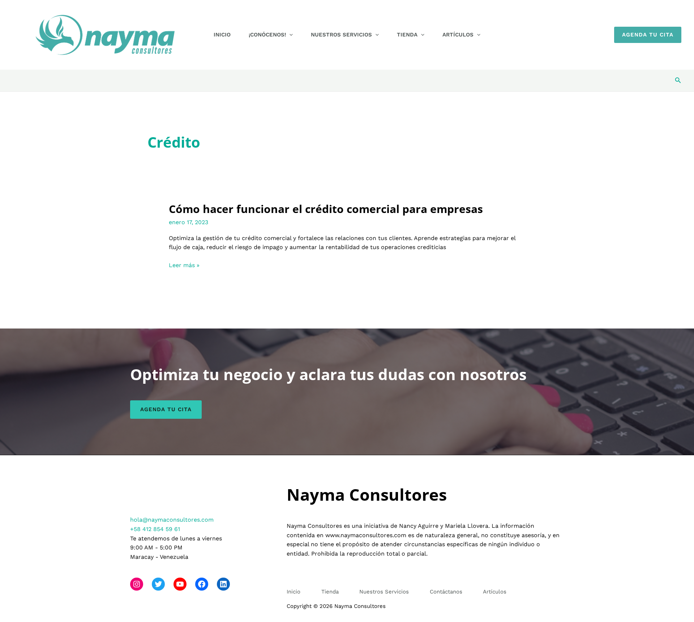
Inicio (222, 34)
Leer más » (184, 265)
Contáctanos (446, 591)
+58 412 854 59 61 (155, 529)
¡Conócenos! (267, 34)
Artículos (458, 34)
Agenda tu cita (166, 409)
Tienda (407, 34)
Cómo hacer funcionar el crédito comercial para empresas (326, 208)
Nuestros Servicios (341, 34)
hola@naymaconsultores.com (172, 519)
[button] (289, 35)
